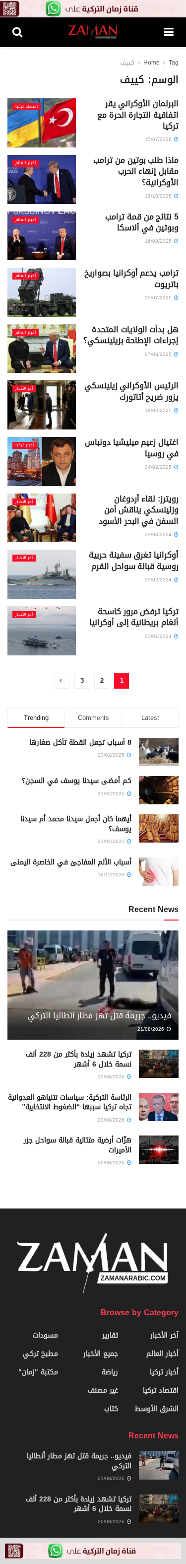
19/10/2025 (159, 196)
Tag (174, 62)
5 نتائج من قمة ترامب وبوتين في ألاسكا (142, 222)
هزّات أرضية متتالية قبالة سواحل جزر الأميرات (77, 1145)
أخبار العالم (25, 163)
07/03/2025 (159, 354)
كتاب (111, 1409)
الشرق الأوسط (157, 1409)
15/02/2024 (159, 579)
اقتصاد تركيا (26, 106)
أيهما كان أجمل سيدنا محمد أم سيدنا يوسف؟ (75, 824)
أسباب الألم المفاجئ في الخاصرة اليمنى (70, 862)
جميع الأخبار (100, 1353)
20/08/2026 (112, 1076)
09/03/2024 (159, 534)
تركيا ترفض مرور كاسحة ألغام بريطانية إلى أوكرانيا (133, 617)
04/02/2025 (159, 467)
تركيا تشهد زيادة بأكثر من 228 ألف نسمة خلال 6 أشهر (78, 1059)
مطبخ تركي (40, 1353)
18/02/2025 (159, 410)
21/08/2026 (151, 1029)
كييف (127, 62)
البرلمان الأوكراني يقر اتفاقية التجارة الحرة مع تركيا (138, 115)
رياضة (110, 1372)
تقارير (110, 1335)
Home (151, 62)
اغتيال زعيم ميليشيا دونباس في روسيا (132, 447)
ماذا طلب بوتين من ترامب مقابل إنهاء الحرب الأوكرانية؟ (136, 171)
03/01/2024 (159, 636)
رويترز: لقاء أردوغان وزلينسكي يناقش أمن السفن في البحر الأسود (139, 510)
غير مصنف (103, 1390)
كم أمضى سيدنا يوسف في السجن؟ (76, 780)
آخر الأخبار (24, 388)
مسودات (45, 1335)
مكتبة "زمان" (38, 1372)
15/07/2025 (159, 297)
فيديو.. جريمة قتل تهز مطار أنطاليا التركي (99, 1015)
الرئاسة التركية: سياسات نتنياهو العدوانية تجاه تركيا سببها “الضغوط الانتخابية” (69, 1102)
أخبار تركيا (24, 445)
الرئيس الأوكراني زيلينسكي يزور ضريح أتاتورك (131, 391)
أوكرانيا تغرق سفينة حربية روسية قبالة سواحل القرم (134, 560)
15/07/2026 (159, 139)
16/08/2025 (159, 241)
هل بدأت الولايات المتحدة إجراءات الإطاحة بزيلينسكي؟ (131, 335)
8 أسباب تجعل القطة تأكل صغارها (80, 742)
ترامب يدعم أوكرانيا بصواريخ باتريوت (131, 278)
